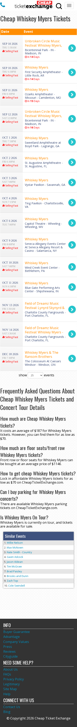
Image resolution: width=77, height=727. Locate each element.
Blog (6, 711)
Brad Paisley (14, 571)
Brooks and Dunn (17, 576)
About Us (10, 669)
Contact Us (11, 707)
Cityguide (10, 656)
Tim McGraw (14, 566)
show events (36, 375)
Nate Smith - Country (19, 552)
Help (6, 694)
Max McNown (15, 547)
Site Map (10, 689)
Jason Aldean (15, 562)
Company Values (16, 641)
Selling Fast (11, 51)
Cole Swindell (16, 585)
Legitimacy (11, 684)
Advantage (11, 636)
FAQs (7, 674)
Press (7, 646)
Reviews (9, 651)
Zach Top (12, 580)
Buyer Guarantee (16, 632)
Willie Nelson (15, 542)
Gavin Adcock (15, 557)
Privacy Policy (13, 679)
